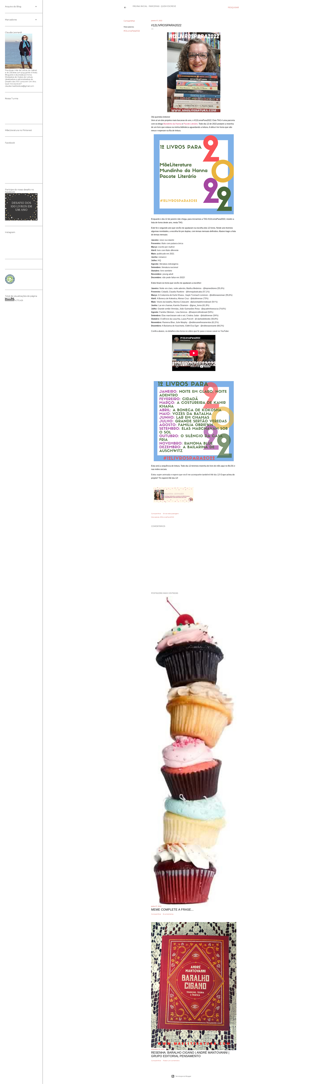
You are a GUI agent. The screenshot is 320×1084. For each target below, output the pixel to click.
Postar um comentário (171, 1060)
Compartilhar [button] (129, 21)
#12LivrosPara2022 (132, 31)
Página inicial (140, 6)
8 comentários (168, 914)
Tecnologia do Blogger (183, 1076)
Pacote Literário (191, 124)
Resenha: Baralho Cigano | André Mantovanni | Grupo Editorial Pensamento (190, 1054)
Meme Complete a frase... (172, 909)
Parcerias (154, 6)
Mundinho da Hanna (172, 124)
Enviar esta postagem (171, 513)
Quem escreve (168, 6)
